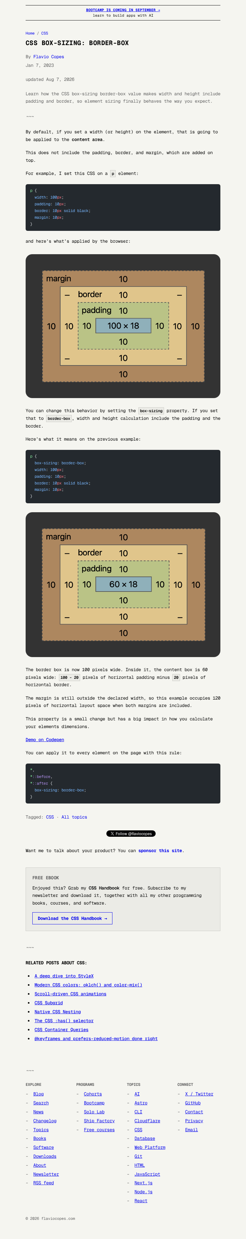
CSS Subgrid (49, 1003)
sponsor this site (160, 850)
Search (41, 1103)
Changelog (44, 1121)
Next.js (143, 1183)
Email (191, 1130)
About (39, 1165)
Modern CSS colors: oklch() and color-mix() (88, 985)
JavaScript (147, 1174)
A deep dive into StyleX (64, 976)
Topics (41, 1130)
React (141, 1201)
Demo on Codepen (45, 739)
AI (137, 1094)
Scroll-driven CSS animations (70, 994)
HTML (140, 1165)
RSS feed (43, 1183)
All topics (74, 817)
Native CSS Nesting (58, 1012)
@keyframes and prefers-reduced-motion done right (96, 1038)
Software (43, 1147)
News (38, 1112)
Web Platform (150, 1147)
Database (145, 1138)
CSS (44, 33)
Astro (141, 1103)
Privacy (194, 1121)
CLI (138, 1112)
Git (138, 1156)
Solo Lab (94, 1112)
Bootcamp (94, 1103)
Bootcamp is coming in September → (123, 10)
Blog (38, 1094)
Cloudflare (147, 1121)
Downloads (44, 1156)
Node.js (143, 1192)
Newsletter (46, 1174)
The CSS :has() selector (64, 1020)
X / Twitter (199, 1094)
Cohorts (93, 1094)
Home (30, 33)
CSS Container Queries (61, 1029)
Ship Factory (99, 1121)
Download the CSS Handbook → (72, 918)
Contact (194, 1112)
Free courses (99, 1130)
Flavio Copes (48, 56)
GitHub (193, 1103)
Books (39, 1138)
